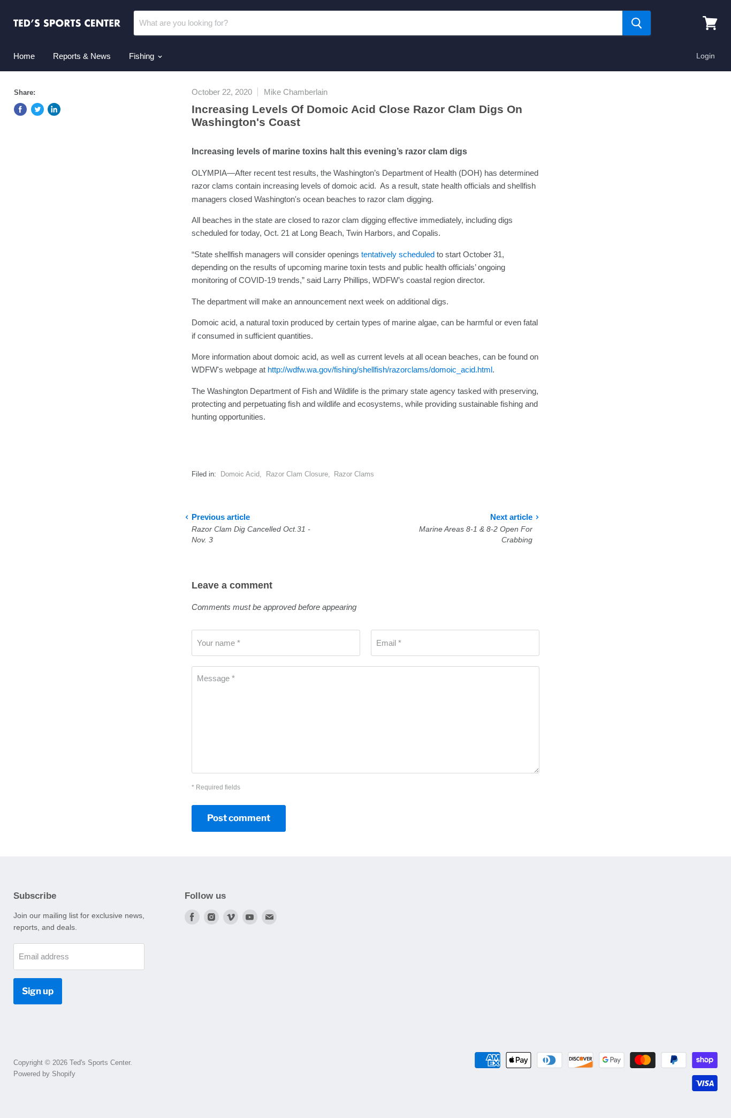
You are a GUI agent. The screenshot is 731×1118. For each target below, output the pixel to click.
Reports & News (82, 56)
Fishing (142, 56)
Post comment (238, 818)
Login (705, 55)
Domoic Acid (240, 474)
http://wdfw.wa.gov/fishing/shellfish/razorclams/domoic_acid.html (380, 369)
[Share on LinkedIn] (54, 109)
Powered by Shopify (44, 1074)
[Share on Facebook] (20, 109)
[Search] (636, 23)
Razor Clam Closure (297, 474)
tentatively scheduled (398, 254)
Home (24, 56)
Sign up (38, 991)
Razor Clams (354, 474)
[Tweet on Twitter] (37, 109)
